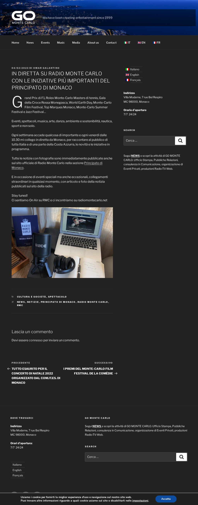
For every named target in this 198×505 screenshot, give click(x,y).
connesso (36, 340)
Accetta (166, 499)
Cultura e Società (31, 296)
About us (93, 42)
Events (45, 42)
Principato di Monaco (58, 302)
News (30, 42)
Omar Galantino (46, 68)
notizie (33, 302)
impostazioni (140, 500)
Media (76, 42)
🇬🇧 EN (141, 42)
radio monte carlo (93, 302)
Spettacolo (57, 296)
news (21, 302)
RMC (20, 305)
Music (61, 42)
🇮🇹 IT (127, 42)
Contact (111, 42)
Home (15, 42)
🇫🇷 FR (156, 42)
